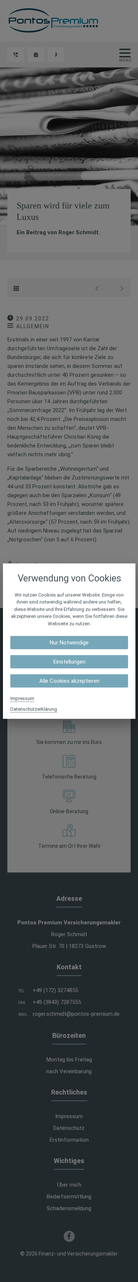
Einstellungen (69, 661)
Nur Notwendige (69, 642)
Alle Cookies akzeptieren (69, 681)
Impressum (22, 698)
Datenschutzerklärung (33, 709)
